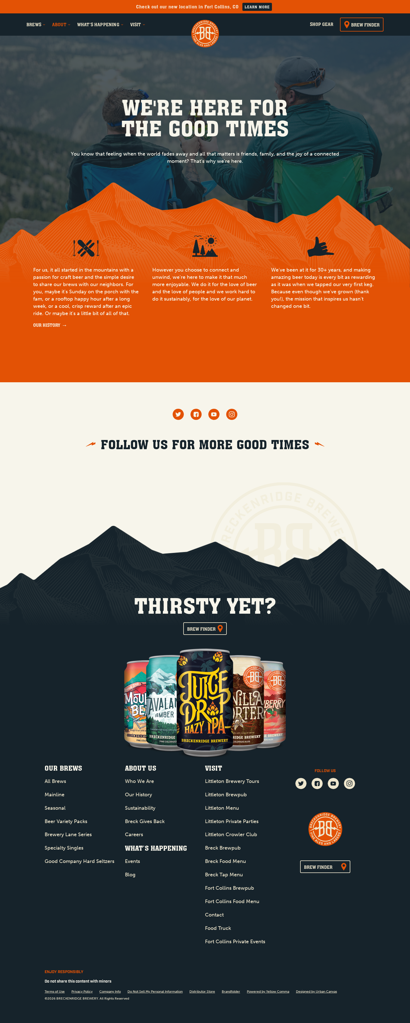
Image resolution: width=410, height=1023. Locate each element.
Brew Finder (365, 25)
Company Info (110, 991)
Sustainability (140, 808)
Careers (134, 834)
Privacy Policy (82, 991)
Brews (33, 24)
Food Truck (218, 928)
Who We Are (139, 781)
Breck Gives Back (145, 821)
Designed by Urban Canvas (316, 991)
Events (132, 861)
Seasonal (55, 808)
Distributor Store (202, 991)
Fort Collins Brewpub (229, 888)
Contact (214, 915)
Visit (135, 24)
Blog (130, 875)
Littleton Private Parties (232, 821)
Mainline (54, 795)
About (59, 24)
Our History (46, 325)
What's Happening (98, 24)
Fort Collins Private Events (235, 942)
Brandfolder (231, 991)
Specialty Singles (64, 848)
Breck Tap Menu (224, 875)
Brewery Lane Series (68, 834)
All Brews (55, 781)
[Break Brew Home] (205, 34)
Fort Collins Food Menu (232, 901)
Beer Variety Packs (66, 821)
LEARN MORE (257, 7)
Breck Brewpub (223, 848)
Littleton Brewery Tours (232, 781)
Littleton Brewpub (226, 795)
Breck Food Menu (225, 861)
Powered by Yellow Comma (268, 991)
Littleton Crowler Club (231, 834)
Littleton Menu (222, 808)
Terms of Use (55, 991)
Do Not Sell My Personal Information (155, 991)
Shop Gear (321, 24)
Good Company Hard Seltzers (79, 861)
